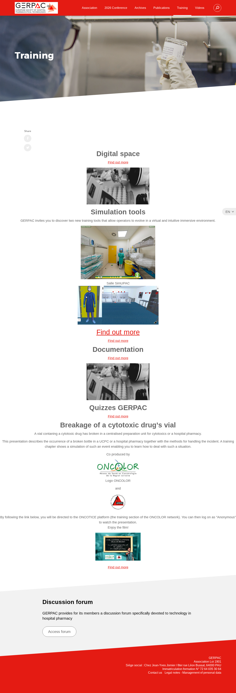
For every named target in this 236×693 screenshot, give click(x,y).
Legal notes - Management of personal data (193, 672)
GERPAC (36, 8)
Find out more (118, 162)
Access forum (59, 632)
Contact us (155, 672)
